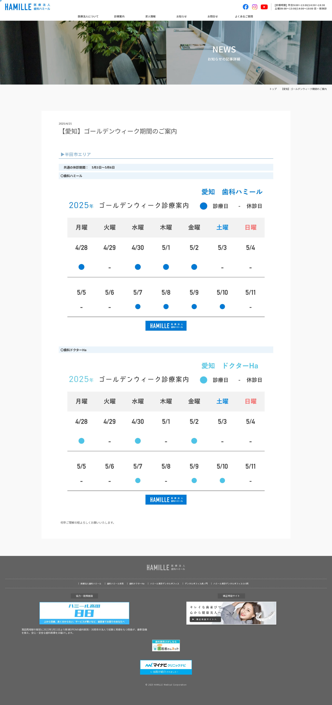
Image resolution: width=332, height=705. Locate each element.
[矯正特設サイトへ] (231, 613)
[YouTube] (264, 6)
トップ (273, 89)
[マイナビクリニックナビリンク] (166, 667)
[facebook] (246, 7)
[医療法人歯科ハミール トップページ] (27, 6)
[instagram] (254, 6)
